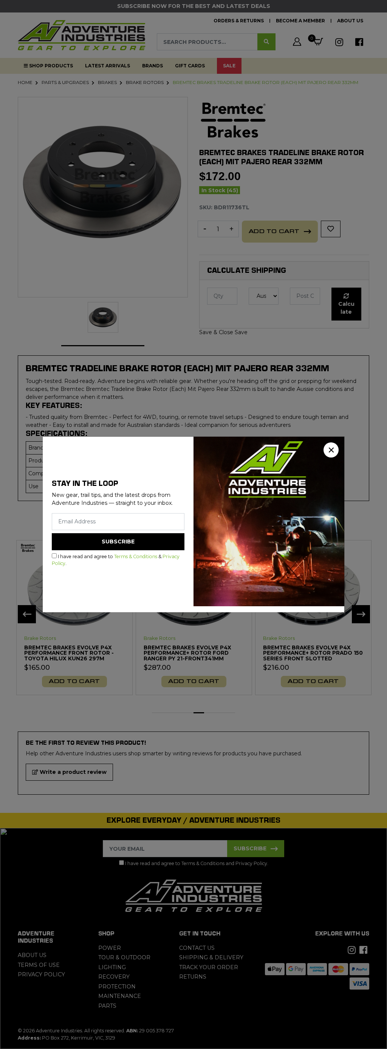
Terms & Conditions (135, 556)
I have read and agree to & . (116, 560)
